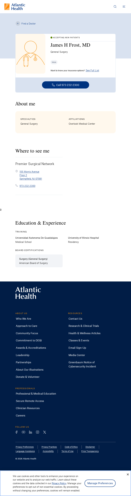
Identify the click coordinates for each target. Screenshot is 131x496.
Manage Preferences (100, 483)
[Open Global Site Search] (115, 6)
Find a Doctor (28, 23)
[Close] (127, 474)
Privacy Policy (59, 483)
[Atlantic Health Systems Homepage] (15, 7)
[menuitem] (23, 318)
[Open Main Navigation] (124, 6)
